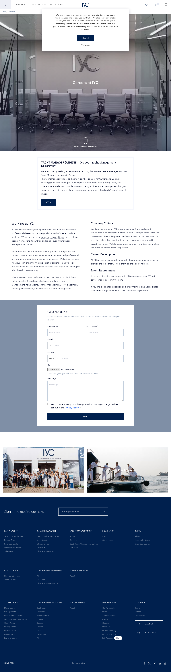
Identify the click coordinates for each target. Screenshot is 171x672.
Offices (138, 612)
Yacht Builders (10, 579)
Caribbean (41, 608)
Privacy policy (78, 663)
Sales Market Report (13, 547)
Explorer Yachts (11, 638)
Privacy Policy (72, 407)
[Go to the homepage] (85, 5)
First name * (53, 326)
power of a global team (52, 237)
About (72, 536)
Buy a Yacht (21, 4)
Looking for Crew (142, 540)
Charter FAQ (42, 547)
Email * (50, 339)
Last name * (92, 326)
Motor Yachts (9, 608)
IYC (4, 12)
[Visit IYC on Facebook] (144, 663)
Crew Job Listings (142, 544)
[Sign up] (103, 511)
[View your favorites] (146, 4)
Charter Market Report (46, 551)
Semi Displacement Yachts (15, 619)
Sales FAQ (8, 551)
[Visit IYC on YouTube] (154, 663)
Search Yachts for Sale (13, 536)
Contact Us (140, 615)
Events (105, 619)
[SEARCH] (166, 4)
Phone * (51, 352)
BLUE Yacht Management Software (85, 544)
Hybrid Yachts (10, 630)
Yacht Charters (43, 540)
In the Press (107, 627)
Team (137, 608)
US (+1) (52, 358)
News (104, 612)
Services (73, 540)
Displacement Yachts (13, 615)
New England (42, 634)
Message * (52, 378)
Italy (38, 630)
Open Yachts (9, 623)
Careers (105, 623)
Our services (107, 540)
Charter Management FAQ (48, 583)
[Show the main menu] (5, 4)
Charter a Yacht (38, 4)
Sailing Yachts (10, 612)
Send (85, 416)
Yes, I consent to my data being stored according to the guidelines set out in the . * (84, 406)
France (40, 627)
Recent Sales (9, 540)
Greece (40, 619)
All (38, 638)
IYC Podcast (107, 638)
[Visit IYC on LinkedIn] (159, 663)
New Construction (12, 576)
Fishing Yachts (10, 627)
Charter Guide (43, 544)
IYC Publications (109, 634)
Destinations (56, 4)
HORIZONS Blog (109, 630)
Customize (85, 45)
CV (48, 365)
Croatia (40, 623)
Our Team (74, 547)
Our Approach (108, 608)
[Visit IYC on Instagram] (165, 663)
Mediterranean (43, 615)
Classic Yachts (10, 634)
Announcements (109, 615)
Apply (48, 202)
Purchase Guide (11, 544)
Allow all (85, 38)
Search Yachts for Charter (48, 536)
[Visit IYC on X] (149, 663)
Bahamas (41, 612)
